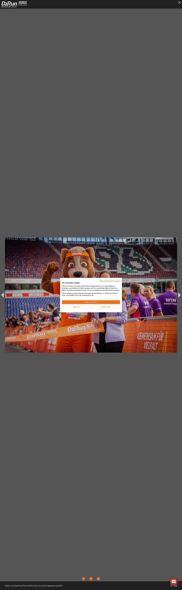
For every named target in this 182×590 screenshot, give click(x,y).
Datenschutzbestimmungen (110, 281)
